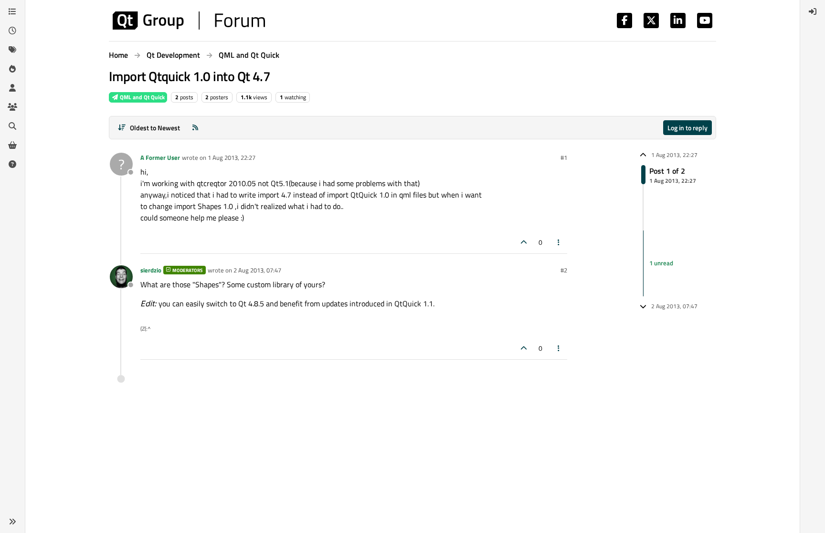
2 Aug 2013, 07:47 (257, 270)
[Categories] (12, 11)
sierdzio (150, 270)
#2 (564, 270)
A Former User (160, 157)
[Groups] (12, 107)
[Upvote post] (523, 242)
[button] (12, 521)
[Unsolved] (12, 164)
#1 (564, 157)
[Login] (812, 11)
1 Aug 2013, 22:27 (231, 157)
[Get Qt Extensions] (12, 145)
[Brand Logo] (189, 20)
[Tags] (12, 49)
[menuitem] (812, 11)
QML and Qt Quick (141, 97)
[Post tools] (559, 242)
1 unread (661, 263)
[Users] (12, 87)
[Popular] (12, 68)
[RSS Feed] (195, 127)
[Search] (12, 126)
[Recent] (12, 30)
